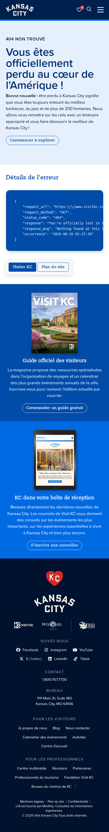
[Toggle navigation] (100, 9)
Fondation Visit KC (79, 777)
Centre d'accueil (54, 746)
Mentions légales (32, 801)
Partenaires (82, 768)
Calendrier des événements (45, 737)
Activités (79, 737)
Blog (56, 728)
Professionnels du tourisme (37, 777)
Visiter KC (22, 267)
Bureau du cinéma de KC (51, 786)
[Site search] (89, 10)
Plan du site (53, 267)
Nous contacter (78, 728)
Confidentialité (78, 801)
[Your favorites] (79, 10)
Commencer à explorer (32, 140)
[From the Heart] (54, 578)
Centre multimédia (31, 768)
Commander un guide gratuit (54, 408)
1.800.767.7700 (54, 679)
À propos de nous (33, 728)
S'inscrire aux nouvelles (54, 545)
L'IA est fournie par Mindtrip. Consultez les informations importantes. (54, 808)
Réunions (59, 768)
